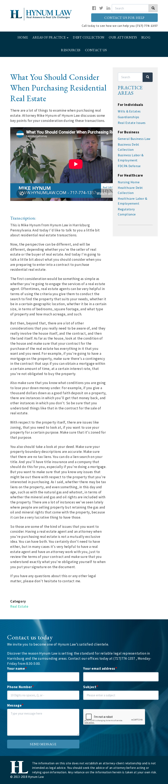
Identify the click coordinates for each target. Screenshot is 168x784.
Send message (43, 744)
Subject (89, 687)
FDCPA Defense (129, 166)
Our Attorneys (123, 37)
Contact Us (96, 50)
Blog (145, 37)
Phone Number (19, 687)
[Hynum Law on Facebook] (94, 8)
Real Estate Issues (132, 123)
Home (23, 37)
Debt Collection (88, 37)
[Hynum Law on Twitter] (101, 8)
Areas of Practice (49, 37)
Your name (16, 668)
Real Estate (19, 606)
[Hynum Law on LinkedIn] (108, 8)
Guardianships (128, 117)
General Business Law (134, 139)
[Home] (39, 14)
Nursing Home (129, 182)
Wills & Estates (129, 111)
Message (14, 705)
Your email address (99, 668)
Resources (71, 50)
